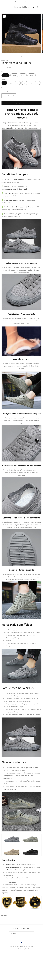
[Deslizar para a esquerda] (17, 56)
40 (31, 83)
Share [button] (5, 915)
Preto (5, 75)
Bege (22, 75)
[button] (4, 7)
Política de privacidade (24, 949)
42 (4, 87)
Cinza (14, 75)
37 (11, 83)
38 (17, 83)
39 (24, 83)
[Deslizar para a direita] (26, 56)
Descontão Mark (18, 946)
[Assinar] (31, 933)
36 (4, 83)
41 (37, 83)
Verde (32, 75)
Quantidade (5, 92)
